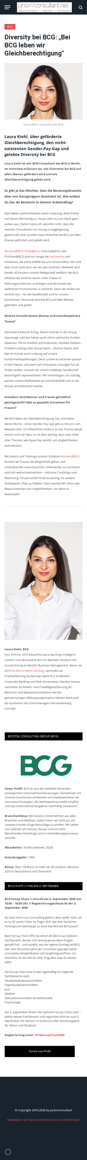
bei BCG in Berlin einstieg (27, 671)
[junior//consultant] (44, 7)
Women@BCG (13, 251)
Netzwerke (57, 256)
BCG (10, 27)
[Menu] (7, 7)
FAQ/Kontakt (71, 1120)
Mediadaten (15, 1120)
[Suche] (80, 7)
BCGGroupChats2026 (49, 1035)
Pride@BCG (32, 251)
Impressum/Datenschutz (42, 1120)
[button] (8, 1152)
